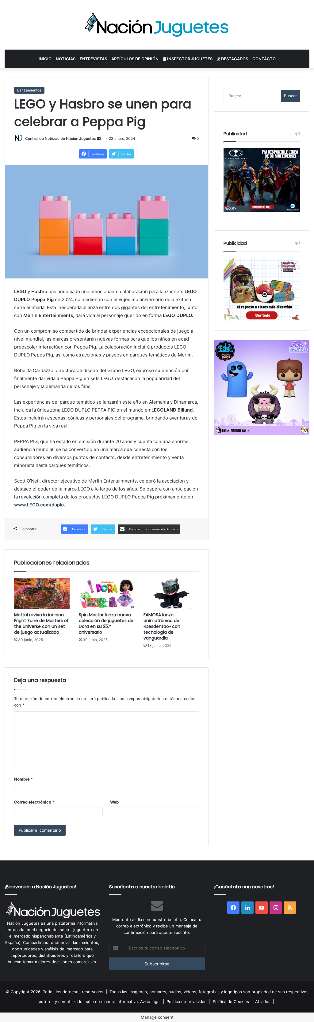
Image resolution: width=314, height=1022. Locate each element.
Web (114, 802)
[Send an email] (99, 138)
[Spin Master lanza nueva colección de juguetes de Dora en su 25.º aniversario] (106, 593)
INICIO (45, 58)
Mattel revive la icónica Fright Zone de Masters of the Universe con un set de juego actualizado (41, 623)
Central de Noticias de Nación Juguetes (60, 138)
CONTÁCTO (264, 58)
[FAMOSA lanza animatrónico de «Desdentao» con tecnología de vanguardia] (171, 593)
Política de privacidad (187, 1001)
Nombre (23, 779)
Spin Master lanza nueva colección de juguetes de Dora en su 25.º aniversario (106, 623)
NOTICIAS (65, 58)
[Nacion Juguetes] (157, 24)
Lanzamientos (29, 90)
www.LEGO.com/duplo (39, 505)
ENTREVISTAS (93, 58)
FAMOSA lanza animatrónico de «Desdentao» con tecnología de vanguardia (162, 626)
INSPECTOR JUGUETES (189, 58)
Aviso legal (150, 1001)
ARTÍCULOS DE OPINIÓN (135, 58)
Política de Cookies (231, 1001)
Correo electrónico (34, 802)
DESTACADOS (234, 58)
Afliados (262, 1001)
